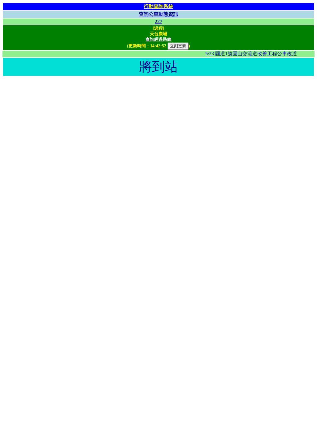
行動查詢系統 (158, 6)
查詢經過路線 (158, 39)
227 (158, 21)
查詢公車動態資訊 (158, 14)
